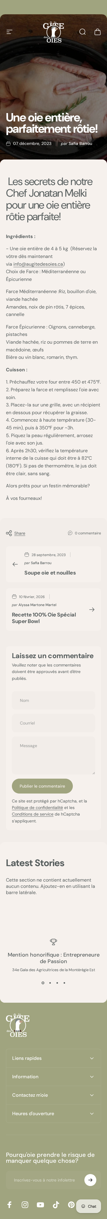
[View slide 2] (50, 983)
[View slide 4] (64, 983)
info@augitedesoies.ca (38, 264)
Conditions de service (33, 814)
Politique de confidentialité (37, 807)
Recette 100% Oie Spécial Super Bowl (44, 618)
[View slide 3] (57, 983)
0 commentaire (88, 533)
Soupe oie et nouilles (50, 572)
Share (19, 533)
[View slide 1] (42, 983)
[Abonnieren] (90, 1180)
